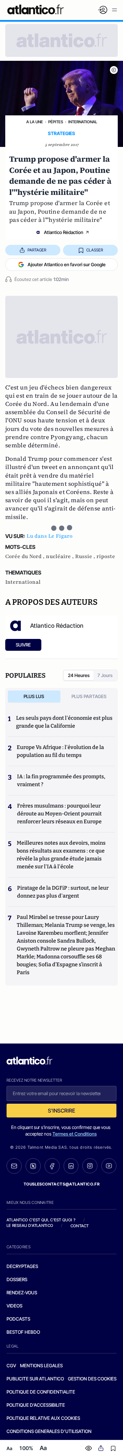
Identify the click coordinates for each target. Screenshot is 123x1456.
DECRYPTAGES (22, 1266)
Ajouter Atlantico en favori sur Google (67, 264)
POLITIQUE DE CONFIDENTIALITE (41, 1392)
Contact (80, 1225)
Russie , (85, 556)
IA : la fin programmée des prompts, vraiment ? (61, 780)
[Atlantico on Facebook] (52, 1166)
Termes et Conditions (74, 1134)
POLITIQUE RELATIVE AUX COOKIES (43, 1418)
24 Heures (79, 675)
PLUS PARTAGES (89, 696)
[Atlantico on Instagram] (89, 1165)
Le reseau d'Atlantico (30, 1225)
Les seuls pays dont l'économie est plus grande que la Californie (64, 722)
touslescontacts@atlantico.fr (62, 1184)
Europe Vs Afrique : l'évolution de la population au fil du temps (60, 751)
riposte (105, 556)
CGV (11, 1365)
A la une (34, 121)
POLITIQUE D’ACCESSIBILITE (36, 1405)
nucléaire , (60, 556)
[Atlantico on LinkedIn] (71, 1166)
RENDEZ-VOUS (22, 1292)
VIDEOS (14, 1305)
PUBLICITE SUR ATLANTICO (35, 1378)
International (82, 121)
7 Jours (105, 675)
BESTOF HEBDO (23, 1332)
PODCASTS (18, 1319)
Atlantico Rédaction (63, 232)
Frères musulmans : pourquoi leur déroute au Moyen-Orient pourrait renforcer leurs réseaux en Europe (59, 814)
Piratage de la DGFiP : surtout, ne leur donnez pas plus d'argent (63, 892)
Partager (37, 249)
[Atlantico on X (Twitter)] (33, 1166)
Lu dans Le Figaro (49, 536)
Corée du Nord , (25, 556)
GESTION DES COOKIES (92, 1378)
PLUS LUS (34, 696)
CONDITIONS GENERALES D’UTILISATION (49, 1431)
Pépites (55, 121)
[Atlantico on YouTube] (108, 1165)
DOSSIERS (17, 1279)
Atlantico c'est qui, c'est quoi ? (41, 1219)
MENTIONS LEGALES (41, 1365)
